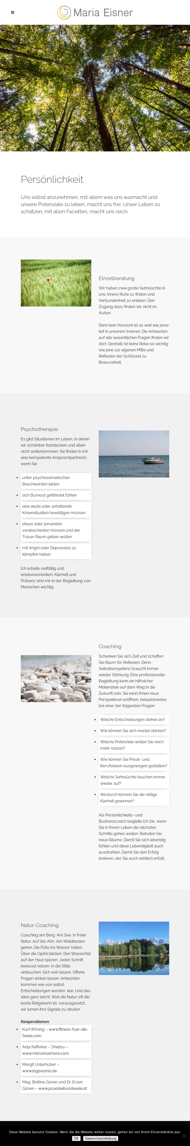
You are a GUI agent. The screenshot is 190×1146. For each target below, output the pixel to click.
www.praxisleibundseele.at (62, 1088)
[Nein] (183, 1135)
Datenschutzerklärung (100, 1138)
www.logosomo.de (39, 1071)
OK (76, 1138)
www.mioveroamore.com (45, 1053)
